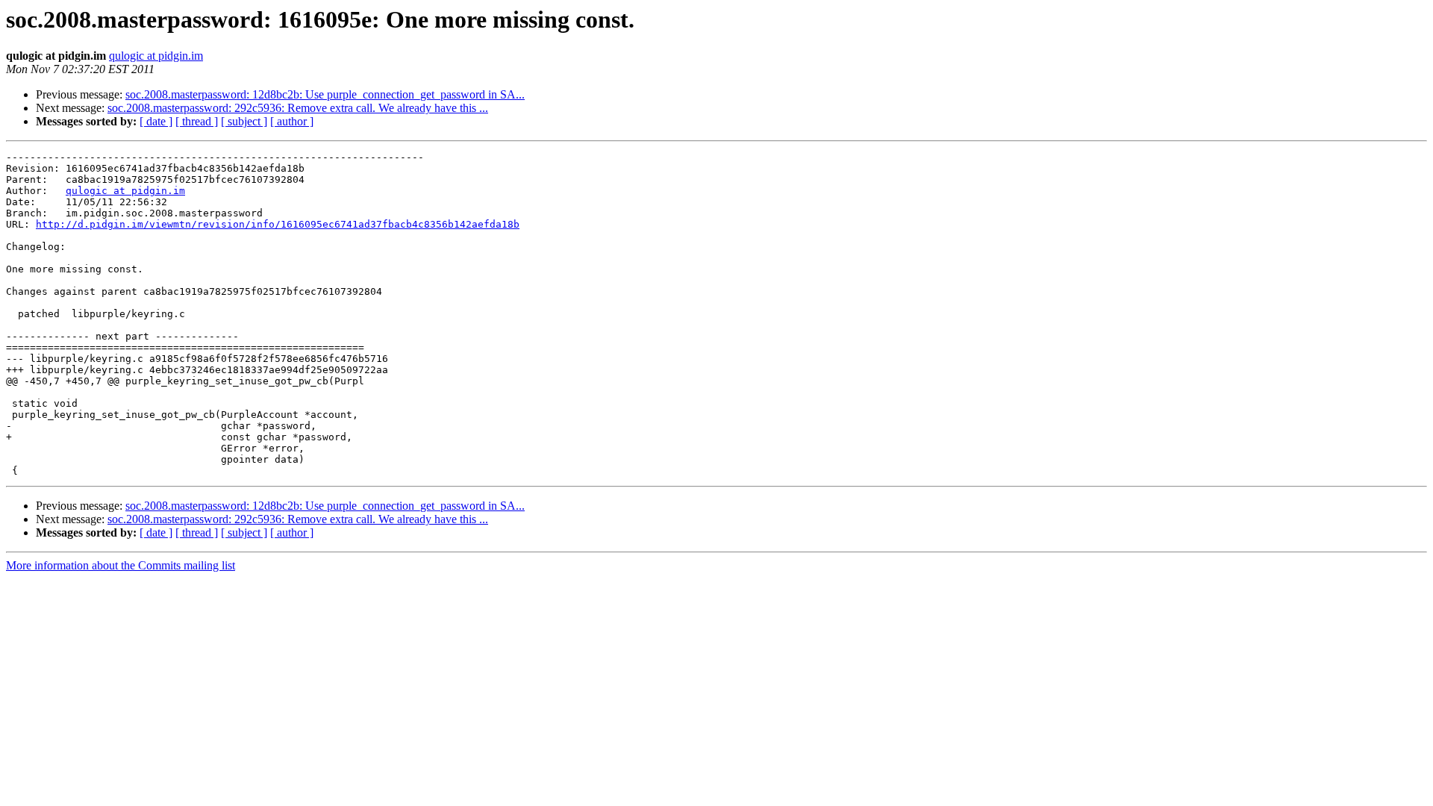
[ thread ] (196, 121)
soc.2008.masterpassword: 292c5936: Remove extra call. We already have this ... (297, 107)
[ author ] (291, 121)
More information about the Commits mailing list (120, 565)
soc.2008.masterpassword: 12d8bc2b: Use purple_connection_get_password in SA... (325, 94)
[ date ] (156, 121)
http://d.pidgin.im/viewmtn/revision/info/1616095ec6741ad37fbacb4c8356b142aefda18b (277, 224)
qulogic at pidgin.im (156, 55)
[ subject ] (244, 121)
